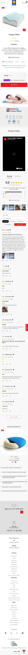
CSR (14, 587)
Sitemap (14, 595)
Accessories (14, 571)
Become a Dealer (14, 620)
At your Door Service (14, 593)
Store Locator (14, 618)
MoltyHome (14, 564)
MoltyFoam (14, 556)
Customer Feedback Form (14, 597)
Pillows (14, 573)
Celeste (14, 558)
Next (27, 446)
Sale (3, 7)
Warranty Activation (14, 622)
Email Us (23, 61)
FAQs (14, 585)
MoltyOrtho (14, 560)
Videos (14, 616)
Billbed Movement (14, 589)
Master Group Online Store (11, 647)
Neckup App (14, 607)
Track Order (14, 605)
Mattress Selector (14, 609)
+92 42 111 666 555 (14, 531)
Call (14, 540)
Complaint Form (14, 583)
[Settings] (23, 3)
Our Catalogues (14, 624)
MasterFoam (14, 568)
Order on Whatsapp (8, 61)
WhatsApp (14, 545)
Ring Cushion (14, 456)
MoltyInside (14, 562)
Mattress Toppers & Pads (14, 575)
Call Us (16, 61)
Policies (14, 611)
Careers (14, 614)
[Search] (4, 3)
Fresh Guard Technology (14, 600)
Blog (14, 591)
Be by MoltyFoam (14, 566)
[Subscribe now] (21, 512)
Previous (1, 446)
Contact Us (14, 580)
